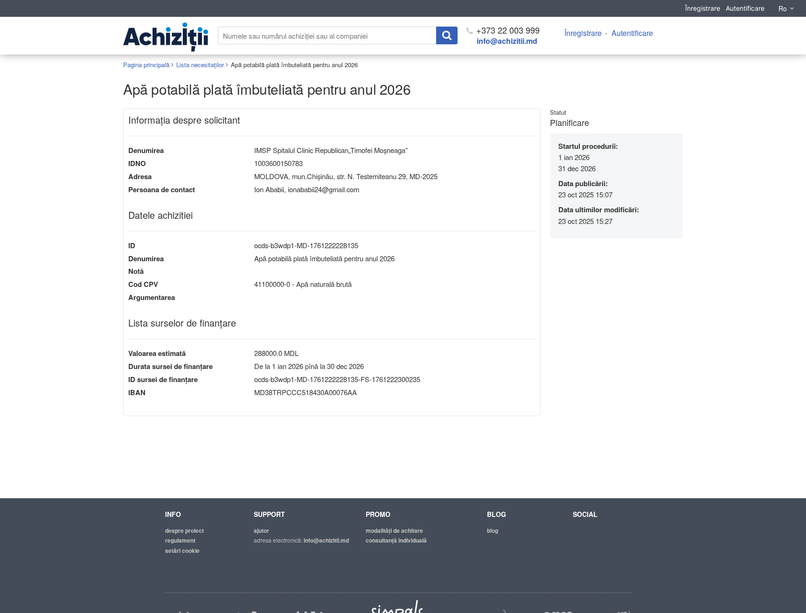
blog (492, 530)
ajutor (261, 530)
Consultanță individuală (396, 540)
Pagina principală (146, 64)
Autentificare (745, 8)
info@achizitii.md (507, 40)
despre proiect (184, 530)
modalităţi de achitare (394, 530)
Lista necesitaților (200, 64)
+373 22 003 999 (507, 30)
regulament (180, 540)
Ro (782, 8)
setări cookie (182, 550)
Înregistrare (702, 8)
